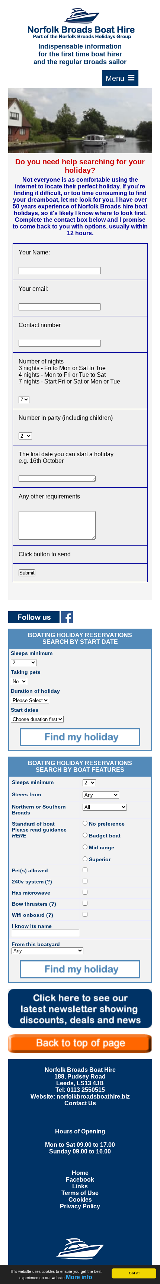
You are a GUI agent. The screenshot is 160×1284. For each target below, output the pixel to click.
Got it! (134, 1273)
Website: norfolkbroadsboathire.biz (80, 1096)
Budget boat (104, 836)
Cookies (80, 1199)
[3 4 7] (24, 399)
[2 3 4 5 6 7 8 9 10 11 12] (25, 435)
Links (80, 1186)
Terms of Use (80, 1193)
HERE (19, 836)
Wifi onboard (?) (32, 915)
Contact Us (80, 1103)
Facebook (80, 1179)
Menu (120, 78)
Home (80, 1173)
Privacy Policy (80, 1206)
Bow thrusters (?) (34, 904)
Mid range (100, 847)
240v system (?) (32, 882)
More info (79, 1277)
